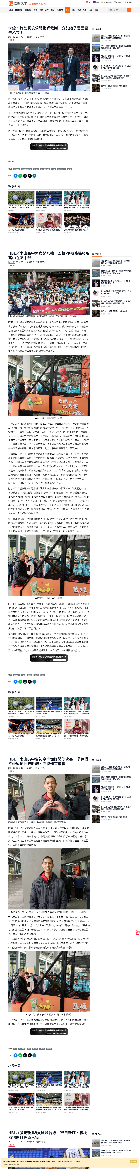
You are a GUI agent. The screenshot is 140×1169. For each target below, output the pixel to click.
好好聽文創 (108, 2)
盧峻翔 (49, 1049)
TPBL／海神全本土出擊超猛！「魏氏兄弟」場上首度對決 (21, 228)
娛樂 (52, 10)
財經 (90, 10)
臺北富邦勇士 (45, 169)
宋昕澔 (42, 1049)
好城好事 (60, 10)
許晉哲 (36, 169)
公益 (96, 10)
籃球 (69, 169)
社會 (84, 10)
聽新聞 (12, 40)
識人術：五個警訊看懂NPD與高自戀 (114, 86)
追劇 (97, 2)
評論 (35, 10)
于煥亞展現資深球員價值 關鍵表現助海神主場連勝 (49, 206)
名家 (79, 10)
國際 (41, 10)
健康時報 (119, 2)
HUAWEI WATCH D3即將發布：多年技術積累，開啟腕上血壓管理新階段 (116, 77)
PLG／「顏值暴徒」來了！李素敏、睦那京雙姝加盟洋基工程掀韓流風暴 (77, 206)
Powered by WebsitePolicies (11, 1164)
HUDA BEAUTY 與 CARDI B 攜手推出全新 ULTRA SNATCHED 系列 (116, 67)
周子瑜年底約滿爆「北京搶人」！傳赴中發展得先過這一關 (115, 57)
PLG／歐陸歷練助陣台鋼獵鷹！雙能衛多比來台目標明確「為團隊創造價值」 (49, 229)
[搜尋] (129, 10)
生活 (67, 10)
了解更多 (77, 1161)
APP (90, 2)
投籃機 (30, 675)
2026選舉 (18, 10)
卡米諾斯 (16, 169)
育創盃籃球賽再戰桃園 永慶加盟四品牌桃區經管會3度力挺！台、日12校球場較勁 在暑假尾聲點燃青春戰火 (49, 736)
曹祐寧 (35, 1049)
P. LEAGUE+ (61, 169)
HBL (23, 675)
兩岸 (47, 10)
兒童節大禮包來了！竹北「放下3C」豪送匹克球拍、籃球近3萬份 (21, 206)
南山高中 (16, 675)
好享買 (129, 2)
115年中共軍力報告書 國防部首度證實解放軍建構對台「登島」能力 (116, 47)
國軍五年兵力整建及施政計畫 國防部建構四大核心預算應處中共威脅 (115, 37)
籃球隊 (36, 675)
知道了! (133, 1161)
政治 (11, 10)
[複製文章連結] (34, 176)
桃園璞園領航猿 (26, 169)
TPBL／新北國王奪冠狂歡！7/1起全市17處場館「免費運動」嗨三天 (76, 228)
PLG (53, 169)
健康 (73, 10)
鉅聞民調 (28, 10)
